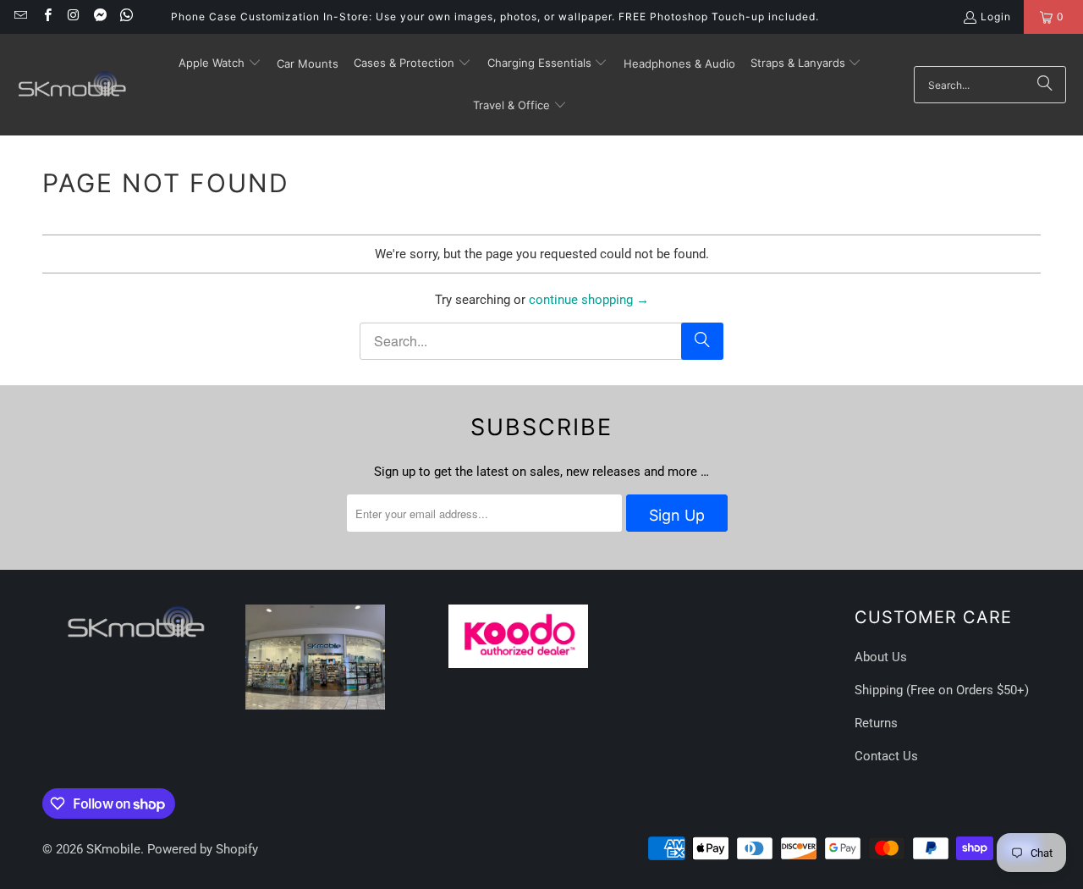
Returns (876, 723)
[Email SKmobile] (20, 16)
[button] (220, 63)
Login (996, 16)
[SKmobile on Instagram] (73, 16)
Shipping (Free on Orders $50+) (942, 690)
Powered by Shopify (202, 849)
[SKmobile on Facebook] (46, 16)
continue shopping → (589, 299)
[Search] (1045, 84)
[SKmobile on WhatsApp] (125, 16)
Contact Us (886, 756)
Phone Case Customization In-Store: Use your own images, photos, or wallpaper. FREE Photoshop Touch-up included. (495, 16)
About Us (881, 657)
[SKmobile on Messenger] (99, 16)
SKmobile (113, 849)
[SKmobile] (72, 84)
